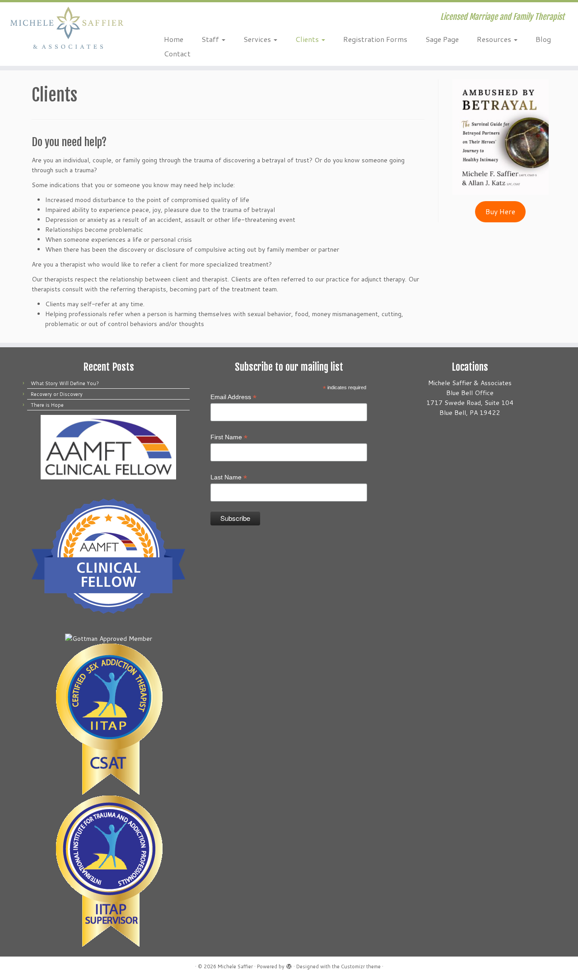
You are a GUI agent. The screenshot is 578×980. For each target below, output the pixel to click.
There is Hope (47, 405)
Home (173, 39)
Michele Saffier (235, 966)
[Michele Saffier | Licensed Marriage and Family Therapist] (66, 28)
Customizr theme (361, 966)
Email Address (233, 397)
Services (258, 39)
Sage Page (442, 39)
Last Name (228, 477)
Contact (177, 53)
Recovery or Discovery (57, 394)
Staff (211, 39)
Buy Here (500, 211)
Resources (495, 39)
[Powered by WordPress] (289, 965)
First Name (228, 437)
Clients (308, 39)
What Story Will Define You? (65, 383)
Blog (543, 39)
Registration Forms (375, 39)
